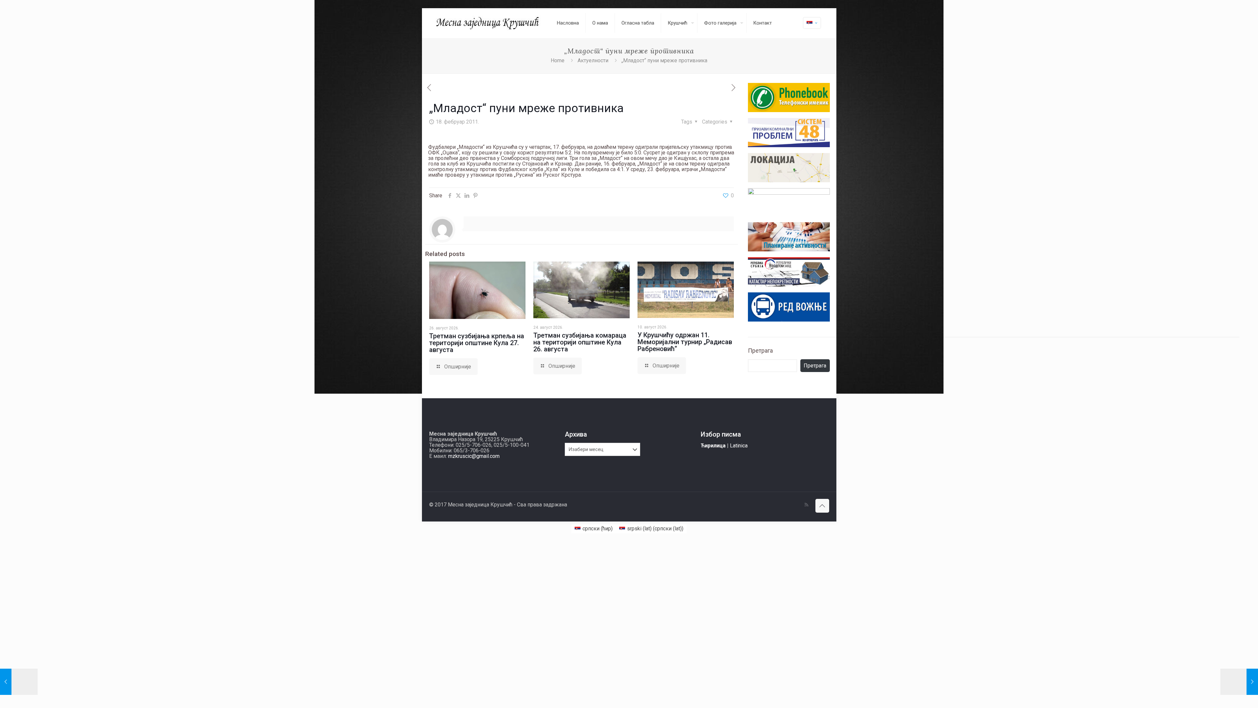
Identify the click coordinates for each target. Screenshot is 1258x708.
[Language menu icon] (812, 23)
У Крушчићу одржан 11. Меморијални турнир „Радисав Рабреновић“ (685, 342)
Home (557, 60)
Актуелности (593, 60)
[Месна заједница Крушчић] (488, 23)
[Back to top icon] (822, 506)
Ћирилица (713, 445)
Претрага (760, 350)
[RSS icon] (806, 505)
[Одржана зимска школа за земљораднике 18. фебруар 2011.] (1239, 682)
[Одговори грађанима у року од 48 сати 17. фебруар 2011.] (19, 682)
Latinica (739, 445)
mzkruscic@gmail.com (474, 456)
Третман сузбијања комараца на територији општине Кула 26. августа (579, 342)
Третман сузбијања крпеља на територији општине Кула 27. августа (476, 343)
